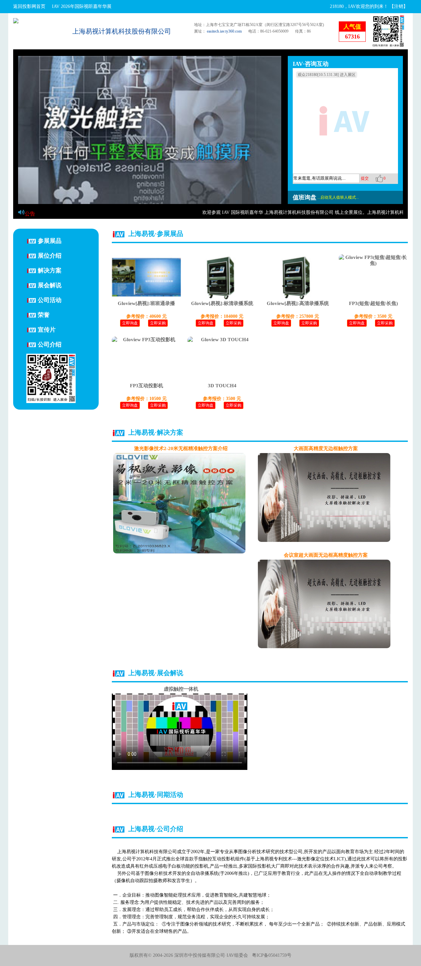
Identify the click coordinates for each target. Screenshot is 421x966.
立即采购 (158, 323)
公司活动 (50, 300)
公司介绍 (50, 344)
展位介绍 (50, 255)
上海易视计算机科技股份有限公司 (121, 31)
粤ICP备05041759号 (271, 955)
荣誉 (44, 315)
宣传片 (47, 329)
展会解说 (50, 285)
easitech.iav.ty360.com (224, 31)
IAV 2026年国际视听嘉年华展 (81, 6)
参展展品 (50, 240)
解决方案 (50, 270)
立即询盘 (130, 323)
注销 (398, 6)
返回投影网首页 (29, 6)
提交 (365, 178)
